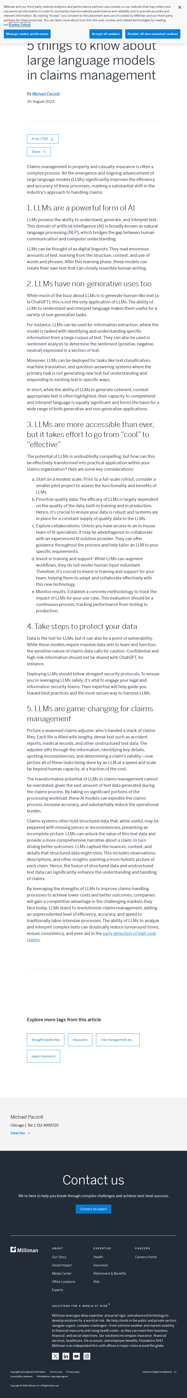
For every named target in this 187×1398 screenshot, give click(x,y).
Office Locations (63, 1282)
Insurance (101, 1265)
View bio (17, 1133)
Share (36, 152)
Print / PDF (40, 139)
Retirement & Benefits (110, 1273)
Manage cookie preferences (27, 34)
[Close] (180, 7)
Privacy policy (73, 1372)
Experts (57, 1290)
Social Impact (62, 1265)
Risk (96, 1282)
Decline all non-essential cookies (153, 34)
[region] (93, 21)
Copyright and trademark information (27, 1372)
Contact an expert (93, 1209)
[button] (55, 1356)
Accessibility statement (21, 1376)
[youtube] (76, 1356)
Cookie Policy (20, 25)
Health (98, 1257)
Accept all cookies (105, 34)
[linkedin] (65, 1356)
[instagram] (86, 1356)
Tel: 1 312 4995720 (43, 1125)
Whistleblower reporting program (52, 1376)
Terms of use (56, 1372)
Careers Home (146, 1257)
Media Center (62, 1273)
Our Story (59, 1257)
